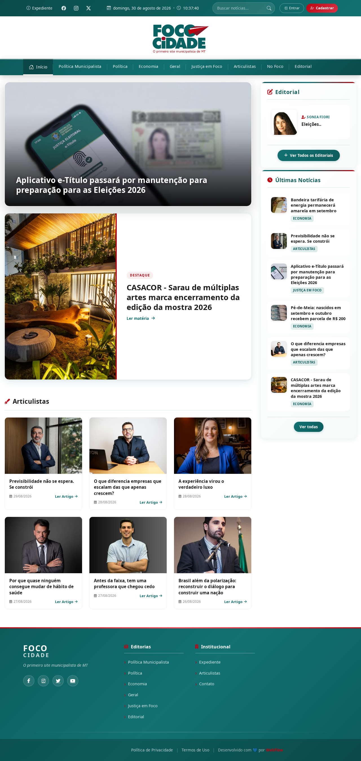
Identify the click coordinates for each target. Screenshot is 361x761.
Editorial (136, 716)
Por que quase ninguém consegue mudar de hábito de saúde (41, 586)
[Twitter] (88, 8)
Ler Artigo (64, 496)
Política (135, 673)
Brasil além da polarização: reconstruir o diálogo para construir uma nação (207, 586)
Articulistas (209, 673)
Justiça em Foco (143, 705)
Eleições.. (311, 124)
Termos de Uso (195, 750)
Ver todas (309, 426)
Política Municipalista (148, 662)
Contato (206, 683)
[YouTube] (72, 680)
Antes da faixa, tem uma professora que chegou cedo (124, 583)
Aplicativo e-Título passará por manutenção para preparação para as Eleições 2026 (111, 185)
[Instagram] (76, 8)
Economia (137, 683)
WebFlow (274, 750)
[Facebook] (63, 8)
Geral (133, 694)
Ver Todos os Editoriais (311, 155)
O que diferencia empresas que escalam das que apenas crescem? (127, 487)
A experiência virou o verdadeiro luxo (201, 484)
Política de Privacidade (152, 750)
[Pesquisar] (269, 8)
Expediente (210, 662)
